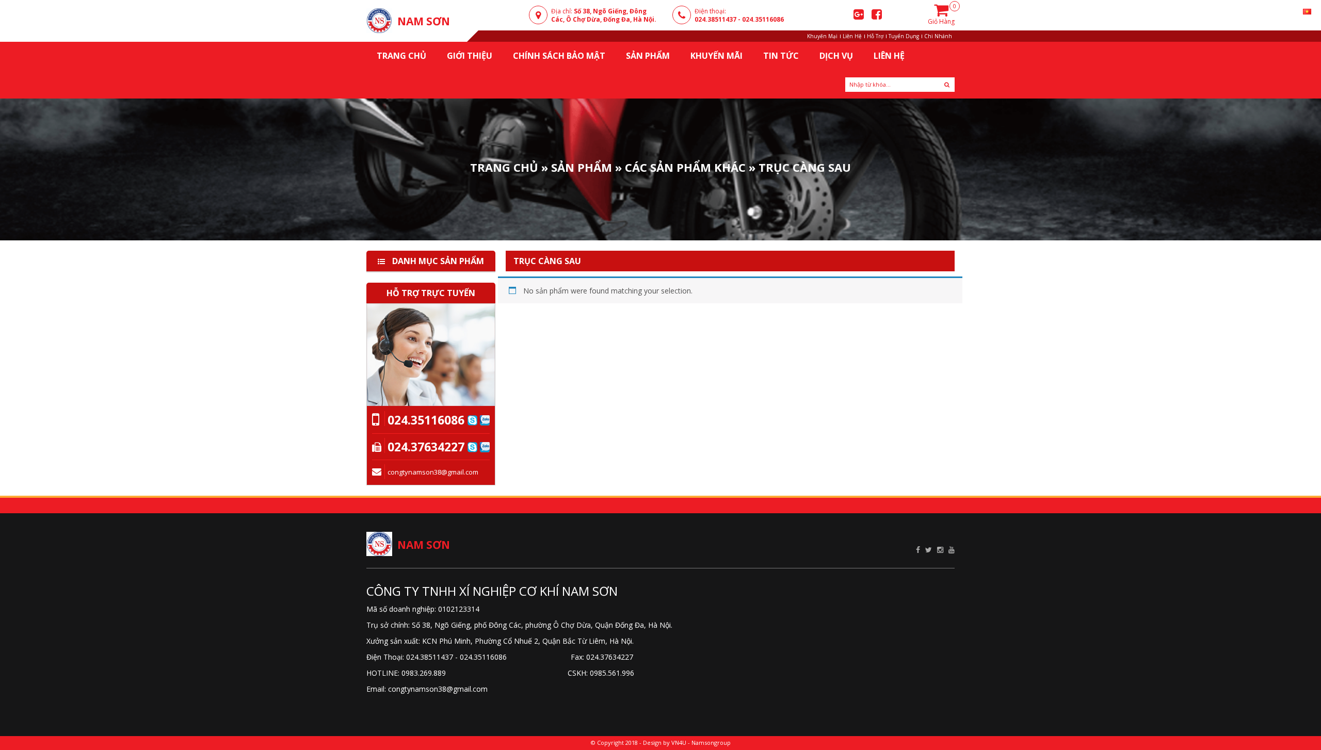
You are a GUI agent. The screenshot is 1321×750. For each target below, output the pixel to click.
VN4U (678, 742)
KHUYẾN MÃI (716, 55)
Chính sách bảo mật (559, 55)
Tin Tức (781, 55)
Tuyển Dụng (904, 36)
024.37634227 (426, 446)
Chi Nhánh (938, 36)
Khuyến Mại (822, 36)
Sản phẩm (581, 166)
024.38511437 (715, 19)
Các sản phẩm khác (685, 166)
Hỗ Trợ (875, 36)
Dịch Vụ (836, 55)
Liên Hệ (852, 36)
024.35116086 (763, 19)
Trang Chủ (504, 166)
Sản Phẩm (648, 55)
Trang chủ (401, 55)
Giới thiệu (469, 55)
